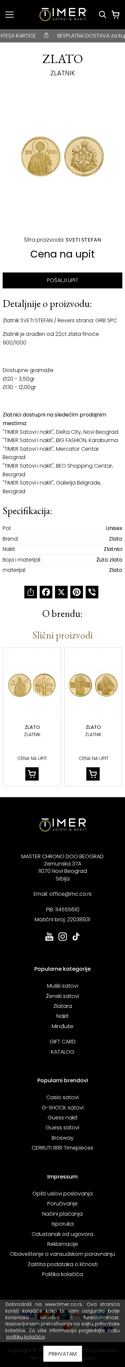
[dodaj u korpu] (32, 774)
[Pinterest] (76, 592)
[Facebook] (46, 592)
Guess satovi (62, 1127)
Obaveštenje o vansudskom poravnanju (62, 1254)
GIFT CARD (63, 1041)
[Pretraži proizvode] (102, 15)
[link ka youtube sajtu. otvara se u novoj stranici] (49, 940)
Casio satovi (62, 1097)
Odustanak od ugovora (62, 1234)
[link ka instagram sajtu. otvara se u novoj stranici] (62, 940)
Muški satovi (62, 986)
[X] (61, 592)
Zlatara (62, 1006)
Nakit (62, 1016)
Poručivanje (62, 1203)
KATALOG (62, 1052)
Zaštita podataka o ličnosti (63, 1264)
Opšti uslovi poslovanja (62, 1193)
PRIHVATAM (63, 1354)
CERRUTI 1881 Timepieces (62, 1148)
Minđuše (62, 1026)
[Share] (30, 592)
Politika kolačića (62, 1274)
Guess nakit (63, 1117)
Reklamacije (62, 1244)
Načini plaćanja (62, 1214)
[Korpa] (116, 15)
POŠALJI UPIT (62, 280)
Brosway (63, 1138)
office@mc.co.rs (70, 894)
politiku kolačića (25, 1336)
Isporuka (63, 1224)
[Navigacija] (9, 15)
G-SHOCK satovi (63, 1107)
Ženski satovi (62, 996)
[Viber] (92, 592)
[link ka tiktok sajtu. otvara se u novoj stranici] (76, 940)
